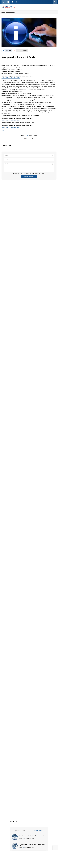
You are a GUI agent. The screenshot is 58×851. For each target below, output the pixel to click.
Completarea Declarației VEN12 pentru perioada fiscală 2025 (32, 845)
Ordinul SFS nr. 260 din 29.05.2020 (11, 127)
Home (3, 12)
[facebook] (28, 138)
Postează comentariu (29, 176)
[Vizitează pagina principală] (8, 6)
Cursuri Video (38, 830)
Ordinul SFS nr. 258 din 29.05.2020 (11, 120)
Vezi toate (43, 822)
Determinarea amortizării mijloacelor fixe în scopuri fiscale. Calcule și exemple (31, 836)
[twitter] (30, 138)
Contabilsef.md (10, 12)
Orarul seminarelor (20, 830)
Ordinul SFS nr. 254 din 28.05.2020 (11, 78)
